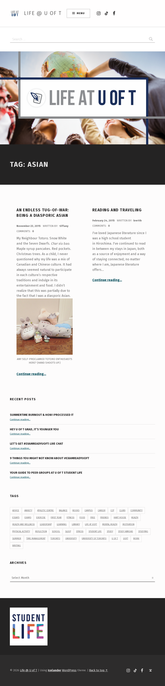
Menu (81, 13)
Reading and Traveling (117, 210)
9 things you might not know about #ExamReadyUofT (49, 458)
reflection (41, 531)
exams (28, 517)
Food (82, 517)
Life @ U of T (42, 13)
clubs (122, 510)
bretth (137, 220)
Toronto (55, 538)
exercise (40, 517)
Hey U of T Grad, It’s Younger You (34, 429)
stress (79, 531)
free (92, 517)
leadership (46, 524)
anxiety (28, 510)
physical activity (21, 531)
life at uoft (91, 524)
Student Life (95, 531)
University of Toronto (94, 538)
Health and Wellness (23, 524)
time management (35, 538)
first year (56, 517)
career (101, 510)
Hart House (120, 517)
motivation (128, 524)
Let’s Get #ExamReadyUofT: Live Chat (36, 443)
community (136, 510)
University (71, 538)
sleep (68, 531)
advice (15, 510)
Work (136, 538)
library (76, 524)
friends (104, 517)
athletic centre (45, 510)
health (134, 517)
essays (15, 517)
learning (62, 524)
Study (110, 531)
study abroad (125, 531)
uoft (125, 538)
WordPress (69, 670)
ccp (112, 510)
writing (16, 545)
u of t (115, 538)
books (75, 510)
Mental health (109, 524)
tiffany (63, 225)
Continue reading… (31, 374)
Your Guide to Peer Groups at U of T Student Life (46, 472)
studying (143, 531)
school (56, 531)
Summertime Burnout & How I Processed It (41, 415)
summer (16, 538)
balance (63, 510)
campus (89, 510)
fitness (70, 517)
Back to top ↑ (98, 670)
